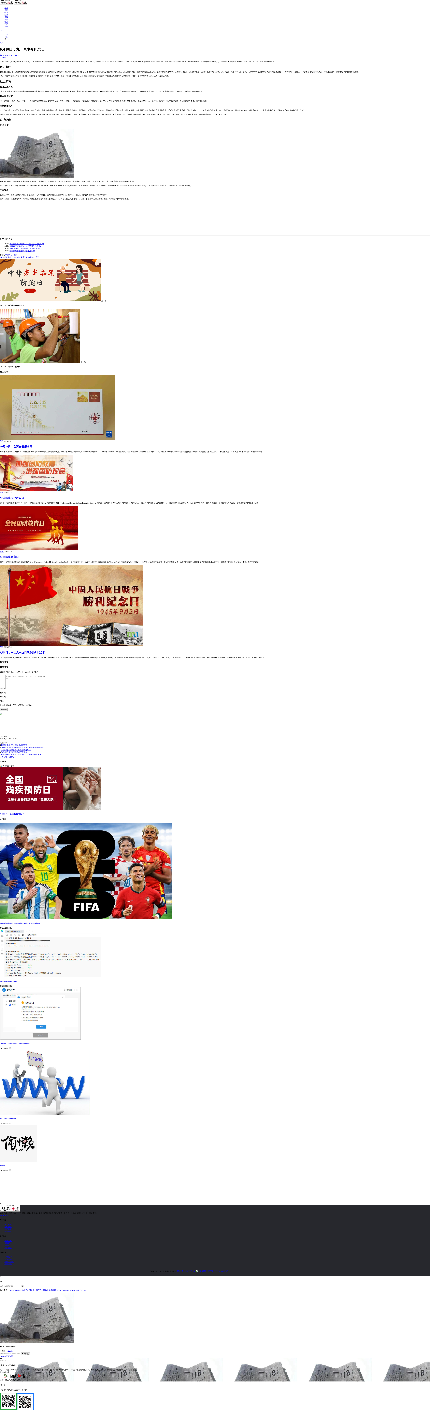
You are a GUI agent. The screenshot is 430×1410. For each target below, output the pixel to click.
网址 (2, 701)
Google (11, 1290)
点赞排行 (8, 1257)
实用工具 (8, 1241)
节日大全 (8, 1248)
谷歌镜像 (45, 1290)
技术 (6, 12)
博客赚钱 (52, 1290)
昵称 (2, 693)
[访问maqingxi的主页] (11, 734)
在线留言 (8, 1227)
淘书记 (24, 1290)
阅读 (6, 17)
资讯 (6, 10)
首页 (6, 8)
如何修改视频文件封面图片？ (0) (22, 251)
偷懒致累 (2, 1165)
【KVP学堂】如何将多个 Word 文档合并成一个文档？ (15, 1043)
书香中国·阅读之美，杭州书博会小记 (16, 750)
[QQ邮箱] (8, 1215)
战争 (16, 255)
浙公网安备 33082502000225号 (217, 1271)
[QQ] (3, 1215)
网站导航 (8, 1229)
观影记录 (8, 1245)
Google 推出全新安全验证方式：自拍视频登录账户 (21, 754)
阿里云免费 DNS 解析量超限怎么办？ (16, 745)
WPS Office (9, 1262)
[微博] (1, 1215)
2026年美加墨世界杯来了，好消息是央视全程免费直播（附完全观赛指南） (20, 923)
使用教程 (30, 1290)
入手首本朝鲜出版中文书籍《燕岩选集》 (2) (27, 244)
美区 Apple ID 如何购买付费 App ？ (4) (25, 248)
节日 (6, 24)
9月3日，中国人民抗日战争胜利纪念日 (23, 652)
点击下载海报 (7, 1356)
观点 (6, 19)
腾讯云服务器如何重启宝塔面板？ (9, 981)
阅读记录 (8, 1243)
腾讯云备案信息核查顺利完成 (8, 1118)
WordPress (8, 1264)
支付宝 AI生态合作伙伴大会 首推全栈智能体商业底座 (22, 747)
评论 (2, 688)
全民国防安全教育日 (12, 497)
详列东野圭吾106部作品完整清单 (14, 752)
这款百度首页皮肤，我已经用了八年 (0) (25, 246)
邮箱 (2, 697)
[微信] (5, 1215)
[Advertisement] (67, 218)
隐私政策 (8, 1231)
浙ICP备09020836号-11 (186, 1271)
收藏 (23, 257)
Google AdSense (80, 1290)
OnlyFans (70, 1290)
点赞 (30, 257)
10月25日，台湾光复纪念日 (16, 446)
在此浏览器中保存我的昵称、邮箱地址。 (18, 705)
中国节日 (9, 255)
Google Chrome (61, 1290)
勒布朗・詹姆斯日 (8, 757)
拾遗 (6, 22)
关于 (6, 27)
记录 (6, 15)
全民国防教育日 (9, 556)
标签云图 (8, 1259)
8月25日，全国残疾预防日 (12, 814)
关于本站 (8, 1224)
